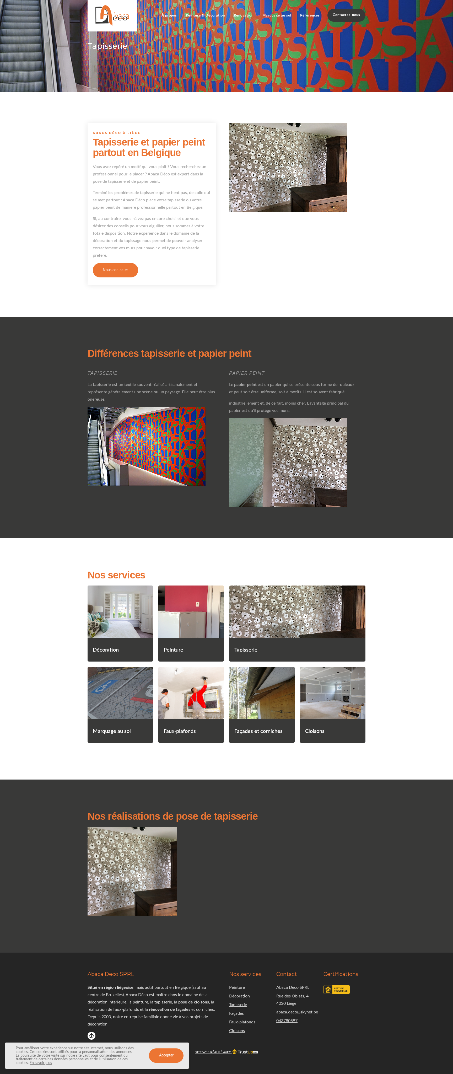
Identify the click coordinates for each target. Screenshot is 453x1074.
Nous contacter (115, 270)
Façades (236, 1013)
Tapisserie (238, 1005)
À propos (169, 15)
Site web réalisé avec (213, 1052)
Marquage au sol (276, 15)
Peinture (237, 987)
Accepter (166, 1055)
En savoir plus (41, 1063)
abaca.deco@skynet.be (297, 1012)
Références (310, 15)
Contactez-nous (346, 15)
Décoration (239, 996)
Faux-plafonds (242, 1022)
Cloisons (237, 1031)
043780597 (287, 1021)
